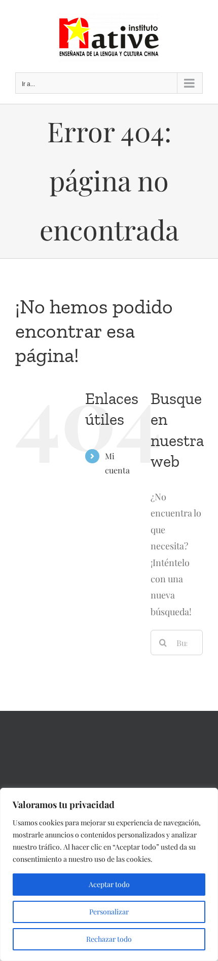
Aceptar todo (109, 884)
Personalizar (109, 911)
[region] (109, 874)
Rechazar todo (109, 939)
